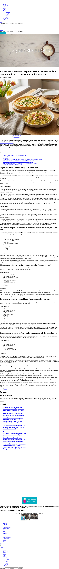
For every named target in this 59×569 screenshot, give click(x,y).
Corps (7, 14)
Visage (7, 13)
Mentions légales (7, 527)
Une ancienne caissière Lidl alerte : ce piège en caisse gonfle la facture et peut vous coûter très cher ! (14, 427)
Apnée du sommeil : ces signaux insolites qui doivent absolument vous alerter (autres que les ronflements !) (14, 439)
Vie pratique (5, 18)
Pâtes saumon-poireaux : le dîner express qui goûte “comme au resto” (18, 160)
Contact (4, 529)
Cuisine (4, 8)
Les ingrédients (6, 156)
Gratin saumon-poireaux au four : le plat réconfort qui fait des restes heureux (20, 163)
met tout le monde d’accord (6, 143)
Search (20, 23)
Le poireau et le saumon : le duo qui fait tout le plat (14, 155)
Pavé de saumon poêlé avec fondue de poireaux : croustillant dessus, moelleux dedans (22, 159)
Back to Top (3, 543)
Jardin (4, 6)
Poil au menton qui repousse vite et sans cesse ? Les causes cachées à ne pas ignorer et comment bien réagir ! (14, 433)
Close (1, 547)
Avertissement (6, 528)
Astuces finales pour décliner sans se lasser (12, 164)
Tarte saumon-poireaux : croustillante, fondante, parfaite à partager (18, 162)
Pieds (7, 17)
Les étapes (5, 158)
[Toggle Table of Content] (1, 153)
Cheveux (8, 12)
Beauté (4, 10)
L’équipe (5, 524)
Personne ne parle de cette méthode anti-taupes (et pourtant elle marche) (13, 414)
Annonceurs (5, 525)
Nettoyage (5, 5)
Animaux (5, 19)
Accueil (4, 4)
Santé (4, 9)
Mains (7, 16)
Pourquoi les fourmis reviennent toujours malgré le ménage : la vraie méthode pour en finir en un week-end (14, 409)
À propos (5, 523)
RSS (4, 531)
